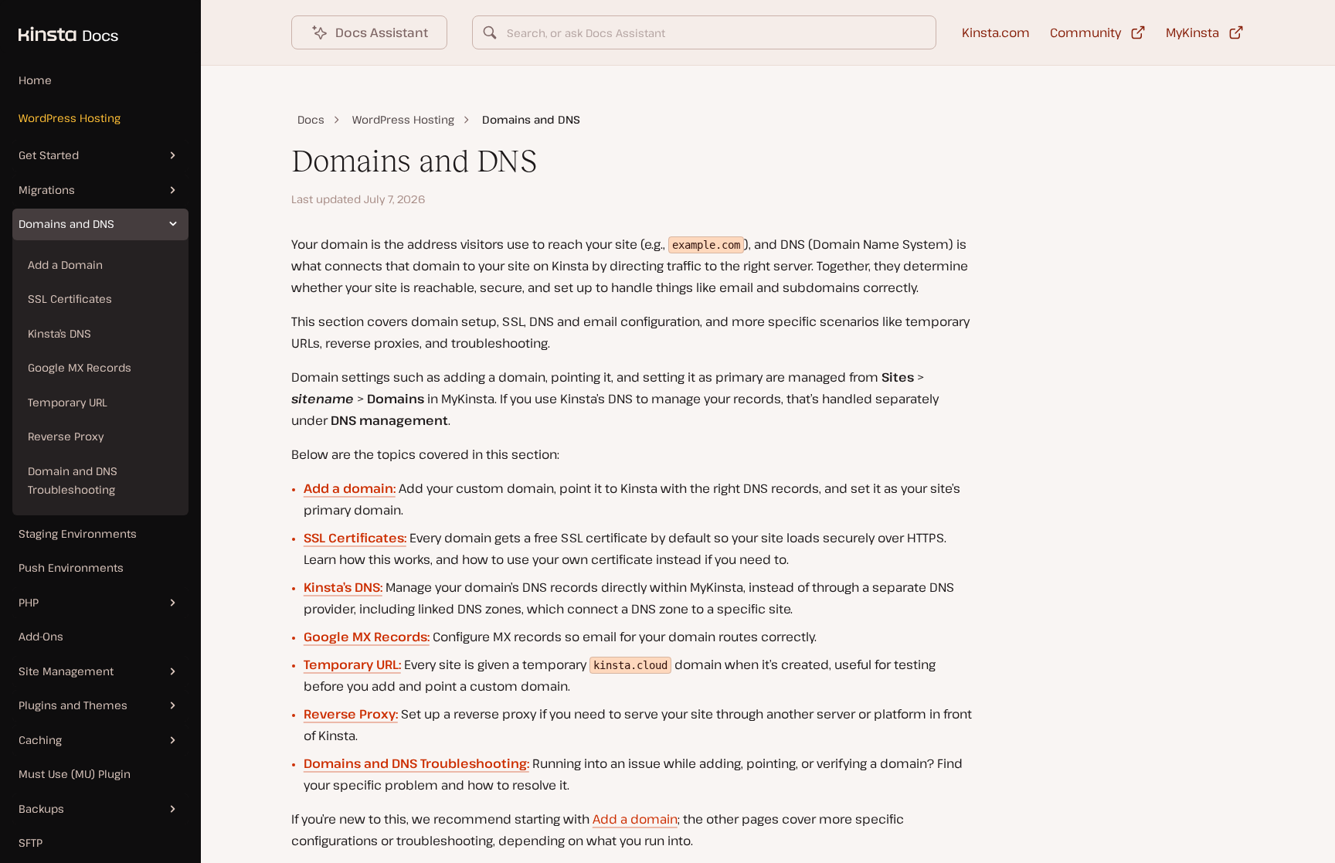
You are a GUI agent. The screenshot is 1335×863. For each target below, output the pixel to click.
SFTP (30, 842)
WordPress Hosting (70, 117)
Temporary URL (67, 402)
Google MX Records (79, 367)
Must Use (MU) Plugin (75, 773)
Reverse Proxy (66, 436)
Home (35, 80)
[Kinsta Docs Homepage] (59, 26)
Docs (310, 119)
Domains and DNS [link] (531, 119)
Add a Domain (65, 264)
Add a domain (635, 818)
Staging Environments (78, 533)
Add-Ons (41, 636)
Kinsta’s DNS (59, 333)
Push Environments (71, 567)
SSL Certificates (70, 298)
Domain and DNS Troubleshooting (72, 481)
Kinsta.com (996, 32)
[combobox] (704, 32)
